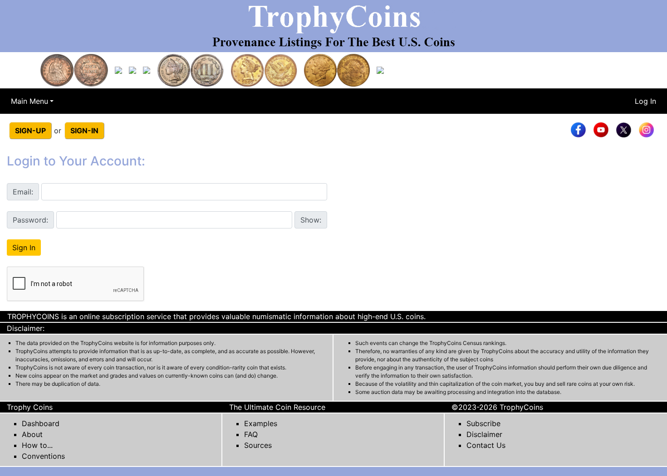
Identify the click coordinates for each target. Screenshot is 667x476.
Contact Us (485, 445)
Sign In (23, 247)
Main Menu (29, 101)
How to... (37, 445)
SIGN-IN (84, 130)
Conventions (43, 456)
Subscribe (483, 423)
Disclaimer (484, 434)
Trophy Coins (30, 407)
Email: (23, 191)
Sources (258, 445)
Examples (260, 423)
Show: (310, 219)
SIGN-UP (30, 130)
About (32, 434)
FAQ (251, 434)
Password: (30, 219)
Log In (645, 101)
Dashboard (40, 423)
